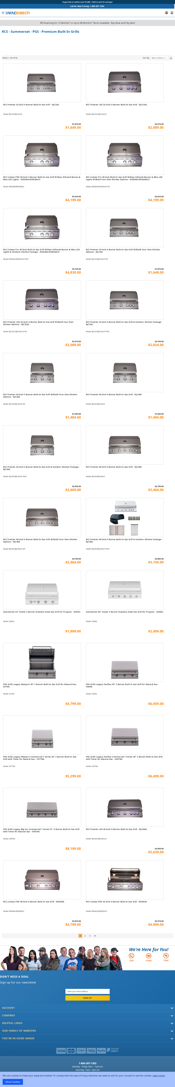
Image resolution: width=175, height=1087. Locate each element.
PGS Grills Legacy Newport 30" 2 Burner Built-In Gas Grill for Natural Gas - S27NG (40, 685)
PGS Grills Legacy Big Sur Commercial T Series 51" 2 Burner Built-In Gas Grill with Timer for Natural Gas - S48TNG (41, 830)
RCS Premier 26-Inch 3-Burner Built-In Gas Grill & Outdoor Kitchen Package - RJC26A (41, 468)
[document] (87, 1079)
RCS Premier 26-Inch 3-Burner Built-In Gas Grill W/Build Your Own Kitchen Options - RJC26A (40, 395)
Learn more (159, 1075)
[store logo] (17, 12)
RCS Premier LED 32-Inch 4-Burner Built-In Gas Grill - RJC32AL (116, 104)
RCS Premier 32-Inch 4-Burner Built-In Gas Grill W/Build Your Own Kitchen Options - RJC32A (123, 250)
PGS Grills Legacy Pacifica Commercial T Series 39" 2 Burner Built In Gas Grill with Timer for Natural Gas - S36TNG (124, 758)
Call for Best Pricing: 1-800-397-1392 (87, 6)
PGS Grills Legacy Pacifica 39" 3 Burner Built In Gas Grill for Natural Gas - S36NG (122, 685)
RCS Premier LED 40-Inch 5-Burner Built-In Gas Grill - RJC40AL (116, 829)
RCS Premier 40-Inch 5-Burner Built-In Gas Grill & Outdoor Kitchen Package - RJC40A (124, 540)
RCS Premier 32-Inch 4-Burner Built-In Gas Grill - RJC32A (31, 104)
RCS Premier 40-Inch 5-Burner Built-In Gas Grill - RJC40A (114, 467)
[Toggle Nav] (3, 13)
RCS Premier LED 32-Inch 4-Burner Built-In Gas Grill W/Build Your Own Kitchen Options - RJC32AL (38, 323)
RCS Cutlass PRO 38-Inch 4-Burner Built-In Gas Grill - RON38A (33, 901)
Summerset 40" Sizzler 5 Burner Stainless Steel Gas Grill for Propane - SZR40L (125, 612)
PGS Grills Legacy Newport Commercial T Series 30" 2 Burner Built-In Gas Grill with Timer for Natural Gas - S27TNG (39, 758)
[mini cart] (172, 12)
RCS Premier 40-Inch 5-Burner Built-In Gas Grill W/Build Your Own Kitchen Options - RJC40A (40, 540)
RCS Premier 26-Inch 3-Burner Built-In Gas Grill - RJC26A (114, 394)
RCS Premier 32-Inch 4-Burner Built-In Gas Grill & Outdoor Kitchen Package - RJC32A (124, 323)
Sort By (146, 57)
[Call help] (131, 957)
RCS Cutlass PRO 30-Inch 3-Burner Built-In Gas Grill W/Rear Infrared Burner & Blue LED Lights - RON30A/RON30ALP (42, 178)
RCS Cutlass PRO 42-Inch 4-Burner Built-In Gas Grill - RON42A (116, 901)
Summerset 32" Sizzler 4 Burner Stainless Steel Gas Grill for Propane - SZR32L (42, 612)
